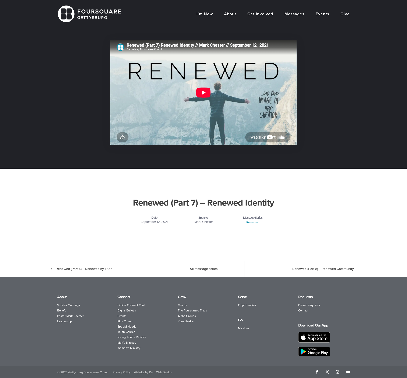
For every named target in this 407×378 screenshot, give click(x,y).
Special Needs (126, 326)
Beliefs (61, 310)
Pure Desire (186, 321)
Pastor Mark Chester (70, 316)
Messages (294, 14)
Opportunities (247, 305)
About (230, 14)
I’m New (205, 14)
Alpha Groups (187, 316)
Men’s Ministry (126, 342)
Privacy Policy (122, 372)
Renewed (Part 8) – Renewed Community (323, 268)
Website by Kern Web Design (153, 372)
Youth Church (126, 332)
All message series (203, 268)
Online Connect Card (131, 305)
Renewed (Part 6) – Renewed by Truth (84, 268)
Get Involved (260, 14)
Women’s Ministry (128, 348)
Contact (303, 310)
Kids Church (125, 321)
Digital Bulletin (126, 310)
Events (322, 14)
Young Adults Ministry (131, 337)
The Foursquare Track (192, 310)
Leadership (64, 321)
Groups (183, 305)
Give (345, 14)
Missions (243, 328)
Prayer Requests (309, 305)
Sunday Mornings (68, 305)
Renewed (252, 222)
